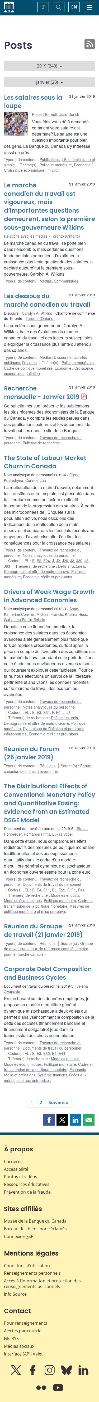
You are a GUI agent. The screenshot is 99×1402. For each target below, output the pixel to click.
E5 (54, 889)
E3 (39, 712)
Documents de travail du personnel (52, 884)
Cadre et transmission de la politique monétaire (48, 903)
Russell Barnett (44, 114)
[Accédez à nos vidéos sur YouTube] (58, 1391)
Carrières (13, 1161)
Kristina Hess (76, 614)
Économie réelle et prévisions (47, 576)
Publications (50, 159)
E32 (46, 1053)
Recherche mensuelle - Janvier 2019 (41, 392)
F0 (58, 712)
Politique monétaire (56, 164)
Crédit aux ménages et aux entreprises (45, 1077)
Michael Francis (49, 614)
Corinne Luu (35, 480)
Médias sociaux (19, 1346)
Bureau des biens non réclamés (35, 1229)
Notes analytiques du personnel (49, 555)
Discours (29, 362)
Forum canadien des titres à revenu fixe (47, 768)
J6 (86, 560)
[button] (49, 1120)
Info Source (15, 1294)
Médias (46, 281)
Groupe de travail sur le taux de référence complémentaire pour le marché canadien (48, 949)
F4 (73, 889)
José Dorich (69, 114)
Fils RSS (11, 1338)
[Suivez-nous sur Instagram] (50, 1374)
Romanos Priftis (37, 834)
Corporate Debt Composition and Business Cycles (48, 973)
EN (74, 7)
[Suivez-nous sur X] (16, 1374)
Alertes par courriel (23, 1331)
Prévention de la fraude (27, 1192)
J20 (65, 560)
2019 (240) (47, 66)
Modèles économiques (23, 900)
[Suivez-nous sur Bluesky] (67, 1374)
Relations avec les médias (26, 236)
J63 (7, 566)
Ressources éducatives (26, 1184)
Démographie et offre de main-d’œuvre (36, 571)
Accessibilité (16, 1169)
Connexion (19, 1236)
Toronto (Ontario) (65, 236)
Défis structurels (71, 566)
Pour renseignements (25, 1323)
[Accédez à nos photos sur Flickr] (41, 1391)
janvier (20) (47, 82)
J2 (58, 560)
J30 (79, 560)
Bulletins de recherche (41, 442)
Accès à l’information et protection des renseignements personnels (42, 1283)
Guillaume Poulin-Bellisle (24, 619)
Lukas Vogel (62, 834)
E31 (46, 712)
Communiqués (66, 281)
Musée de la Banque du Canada (35, 1221)
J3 (72, 560)
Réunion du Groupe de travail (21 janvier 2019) (43, 930)
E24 (46, 560)
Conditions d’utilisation (27, 1266)
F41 (81, 889)
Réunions (47, 765)
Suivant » (59, 1102)
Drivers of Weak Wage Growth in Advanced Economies (49, 596)
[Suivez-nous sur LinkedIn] (83, 1374)
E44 (46, 889)
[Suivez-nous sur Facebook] (33, 1374)
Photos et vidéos (20, 1177)
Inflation (53, 170)
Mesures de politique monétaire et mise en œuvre (46, 908)
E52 (62, 889)
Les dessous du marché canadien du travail (47, 300)
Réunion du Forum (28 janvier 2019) (31, 753)
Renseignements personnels (32, 1273)
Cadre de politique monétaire (28, 368)
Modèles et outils (65, 895)
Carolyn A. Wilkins (37, 313)
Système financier (52, 1074)
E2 (39, 560)
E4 (39, 889)
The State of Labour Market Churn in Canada (45, 462)
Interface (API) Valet (23, 1354)
